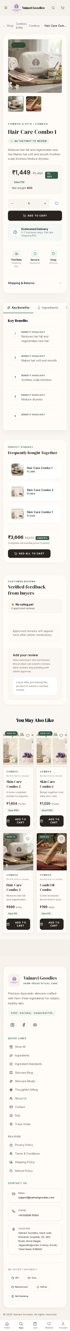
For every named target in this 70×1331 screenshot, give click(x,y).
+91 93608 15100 (28, 1215)
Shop (10, 25)
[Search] (53, 7)
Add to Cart (37, 215)
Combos (34, 25)
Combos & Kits (21, 25)
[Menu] (6, 7)
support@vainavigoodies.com (36, 1197)
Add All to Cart (31, 553)
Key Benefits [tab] (21, 307)
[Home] (3, 25)
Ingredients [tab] (50, 307)
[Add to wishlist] (56, 203)
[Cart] (62, 7)
